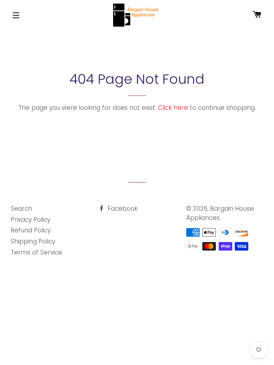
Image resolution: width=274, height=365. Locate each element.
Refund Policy (31, 230)
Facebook (122, 208)
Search (21, 208)
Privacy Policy (30, 219)
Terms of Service (36, 252)
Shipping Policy (33, 241)
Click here (173, 107)
